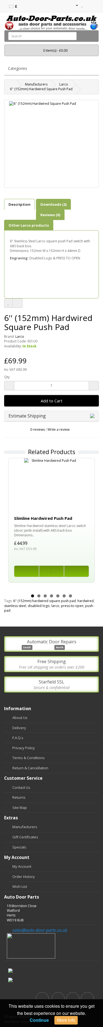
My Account (21, 866)
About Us (19, 717)
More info (66, 1020)
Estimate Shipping (28, 416)
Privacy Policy (23, 747)
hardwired (85, 600)
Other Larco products (29, 225)
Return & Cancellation (30, 767)
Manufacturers (36, 84)
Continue (39, 1020)
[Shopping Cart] (88, 5)
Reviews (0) (50, 214)
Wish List (19, 886)
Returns (19, 797)
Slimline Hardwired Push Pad (43, 518)
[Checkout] (94, 5)
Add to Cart (51, 400)
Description (19, 204)
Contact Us (21, 787)
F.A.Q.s (17, 737)
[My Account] (74, 5)
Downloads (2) (53, 204)
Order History (23, 876)
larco (55, 605)
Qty (7, 377)
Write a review (58, 429)
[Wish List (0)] (82, 5)
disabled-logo (39, 605)
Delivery (19, 727)
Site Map (19, 807)
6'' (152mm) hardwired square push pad (44, 600)
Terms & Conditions (28, 757)
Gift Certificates (25, 836)
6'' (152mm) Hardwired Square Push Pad (41, 89)
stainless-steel (15, 605)
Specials (19, 847)
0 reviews (37, 429)
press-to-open (72, 605)
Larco (63, 84)
